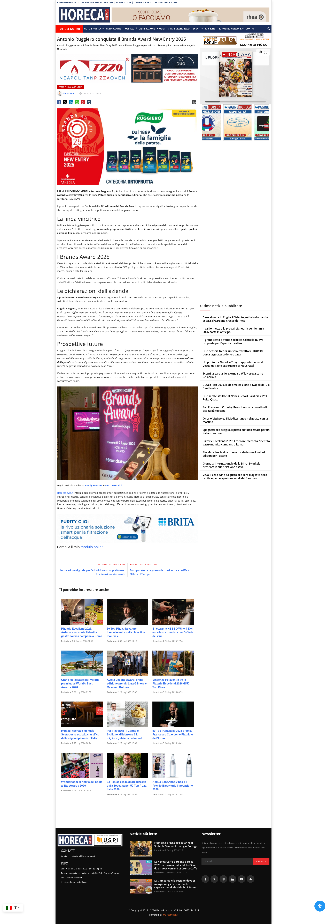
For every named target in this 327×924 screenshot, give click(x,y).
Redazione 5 (113, 641)
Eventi (196, 28)
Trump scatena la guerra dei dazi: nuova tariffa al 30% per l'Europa (160, 572)
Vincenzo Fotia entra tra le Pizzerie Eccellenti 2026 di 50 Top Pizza (170, 683)
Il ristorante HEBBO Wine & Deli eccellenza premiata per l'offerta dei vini (172, 632)
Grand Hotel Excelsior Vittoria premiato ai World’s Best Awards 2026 (80, 683)
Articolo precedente (113, 564)
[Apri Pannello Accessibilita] (319, 906)
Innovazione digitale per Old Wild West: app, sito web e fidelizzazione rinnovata (92, 572)
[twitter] (214, 879)
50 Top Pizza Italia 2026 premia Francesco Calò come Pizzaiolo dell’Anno (172, 734)
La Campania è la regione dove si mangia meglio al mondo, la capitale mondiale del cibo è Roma (175, 884)
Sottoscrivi (261, 861)
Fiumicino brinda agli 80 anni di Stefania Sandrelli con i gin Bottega (175, 844)
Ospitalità (131, 28)
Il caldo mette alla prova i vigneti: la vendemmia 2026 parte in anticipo (233, 330)
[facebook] (205, 879)
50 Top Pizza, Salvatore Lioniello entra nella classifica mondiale (126, 632)
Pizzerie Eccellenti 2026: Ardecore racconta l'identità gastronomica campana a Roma (81, 632)
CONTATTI (251, 28)
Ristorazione (113, 28)
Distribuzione (147, 28)
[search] (268, 29)
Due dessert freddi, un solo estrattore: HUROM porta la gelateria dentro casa (233, 352)
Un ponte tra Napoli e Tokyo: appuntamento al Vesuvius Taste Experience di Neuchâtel (233, 364)
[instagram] (223, 879)
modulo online (92, 547)
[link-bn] (191, 15)
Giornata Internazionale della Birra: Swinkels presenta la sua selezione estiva (231, 465)
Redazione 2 (67, 641)
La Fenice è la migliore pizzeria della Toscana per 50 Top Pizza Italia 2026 (126, 785)
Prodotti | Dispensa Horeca (173, 28)
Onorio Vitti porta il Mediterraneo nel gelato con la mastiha (235, 420)
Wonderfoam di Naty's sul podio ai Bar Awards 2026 (82, 783)
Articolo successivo (141, 564)
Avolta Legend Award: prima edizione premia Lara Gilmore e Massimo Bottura (127, 683)
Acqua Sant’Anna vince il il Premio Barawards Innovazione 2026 (172, 785)
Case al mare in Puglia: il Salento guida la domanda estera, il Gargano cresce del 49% (235, 319)
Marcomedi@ (170, 914)
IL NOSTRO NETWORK (230, 28)
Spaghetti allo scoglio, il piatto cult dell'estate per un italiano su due (236, 431)
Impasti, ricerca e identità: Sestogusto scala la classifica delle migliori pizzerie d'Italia (80, 734)
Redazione (159, 872)
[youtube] (241, 879)
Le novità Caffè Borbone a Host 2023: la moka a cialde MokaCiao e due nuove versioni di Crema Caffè (175, 865)
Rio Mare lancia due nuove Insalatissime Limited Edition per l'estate (234, 454)
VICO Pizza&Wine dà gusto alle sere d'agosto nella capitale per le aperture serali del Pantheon (235, 476)
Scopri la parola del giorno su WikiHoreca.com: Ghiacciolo (233, 375)
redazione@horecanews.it (83, 855)
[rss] (250, 879)
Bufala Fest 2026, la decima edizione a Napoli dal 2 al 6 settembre (236, 386)
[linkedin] (232, 879)
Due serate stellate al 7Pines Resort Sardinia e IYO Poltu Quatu (235, 397)
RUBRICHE (210, 28)
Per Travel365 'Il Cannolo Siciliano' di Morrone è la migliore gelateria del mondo (125, 734)
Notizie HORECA (92, 28)
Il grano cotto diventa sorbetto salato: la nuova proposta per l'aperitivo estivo (233, 341)
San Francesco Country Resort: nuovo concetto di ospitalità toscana (235, 409)
